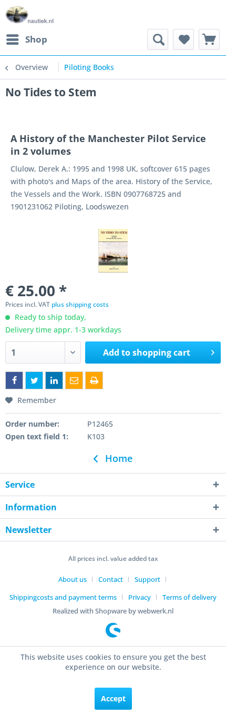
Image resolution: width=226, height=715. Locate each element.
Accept (113, 698)
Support (147, 579)
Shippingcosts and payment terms (63, 597)
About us (72, 579)
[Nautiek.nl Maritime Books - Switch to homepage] (29, 14)
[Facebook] (14, 380)
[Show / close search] (157, 39)
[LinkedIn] (54, 380)
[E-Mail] (74, 380)
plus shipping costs (80, 304)
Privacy (139, 597)
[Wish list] (183, 39)
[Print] (94, 380)
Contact (110, 579)
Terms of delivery (189, 597)
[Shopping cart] (209, 39)
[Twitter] (34, 380)
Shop (36, 39)
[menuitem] (26, 39)
